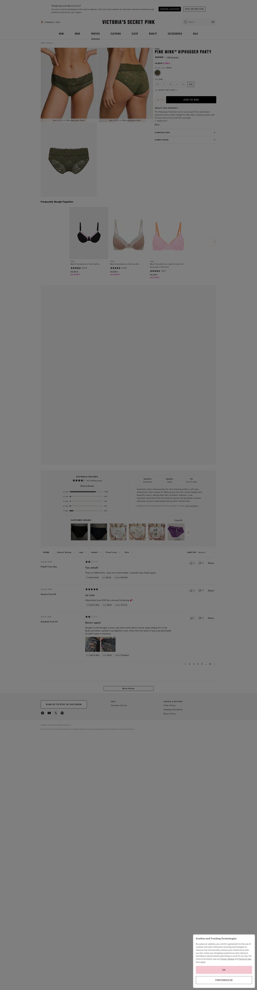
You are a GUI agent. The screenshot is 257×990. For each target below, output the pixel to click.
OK (224, 970)
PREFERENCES (224, 980)
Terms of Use (245, 959)
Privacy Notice (227, 959)
